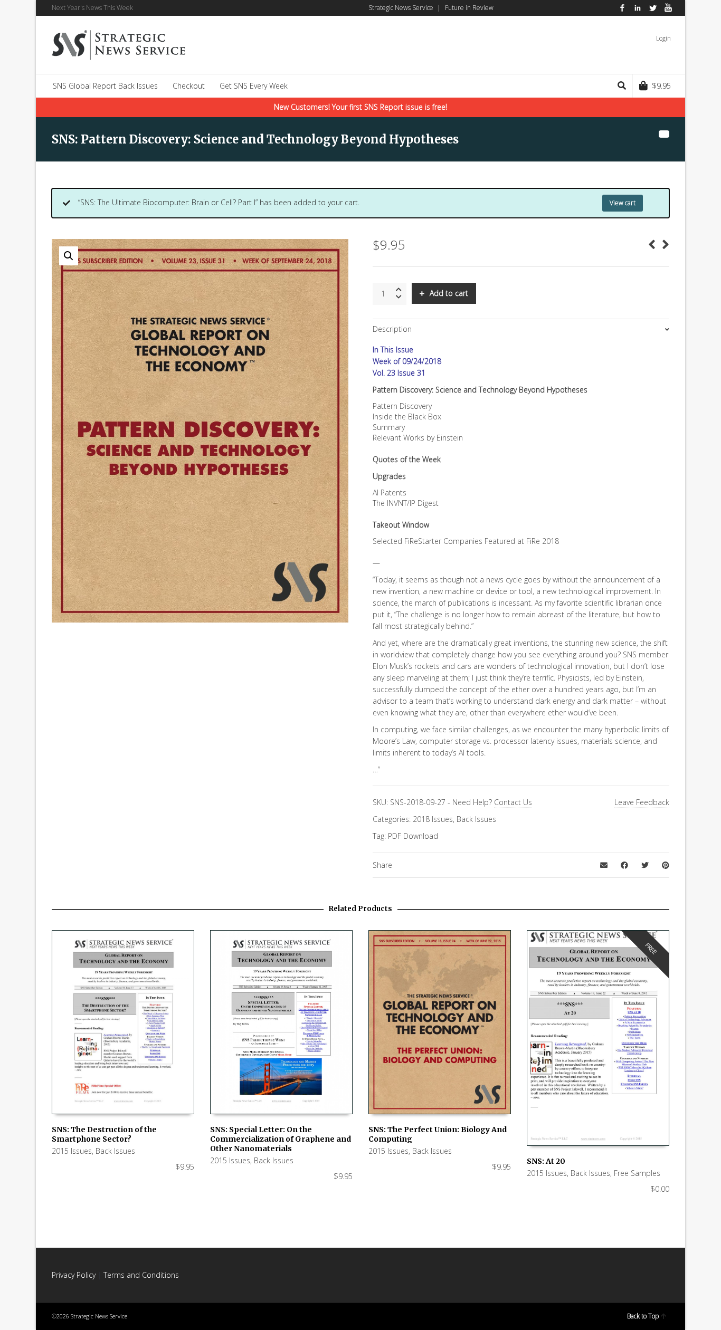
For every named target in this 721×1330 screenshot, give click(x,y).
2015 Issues (72, 1151)
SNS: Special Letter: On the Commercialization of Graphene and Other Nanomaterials (280, 1139)
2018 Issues (433, 819)
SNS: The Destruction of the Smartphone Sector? (104, 1134)
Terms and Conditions (141, 1275)
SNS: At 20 (546, 1161)
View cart (622, 202)
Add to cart (449, 293)
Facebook (622, 8)
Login (663, 38)
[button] (68, 255)
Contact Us (513, 802)
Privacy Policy (74, 1275)
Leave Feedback (641, 802)
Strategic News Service (400, 7)
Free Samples (637, 1173)
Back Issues (476, 819)
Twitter (653, 8)
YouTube (668, 8)
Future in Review (469, 7)
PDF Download (413, 836)
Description (392, 329)
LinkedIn (637, 8)
